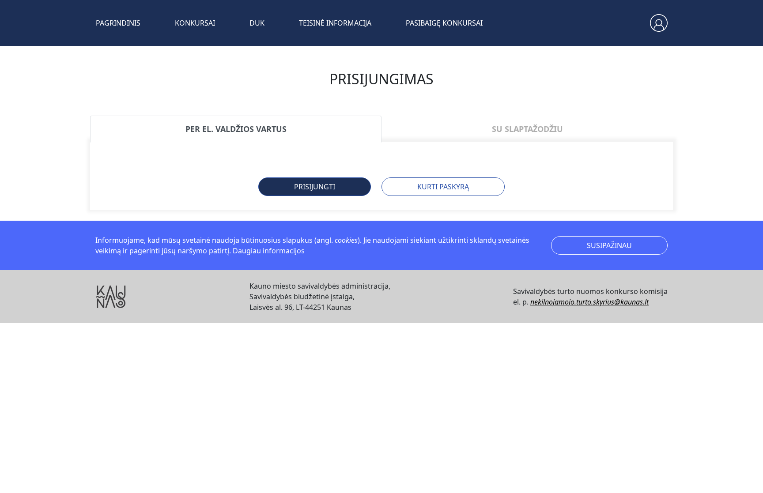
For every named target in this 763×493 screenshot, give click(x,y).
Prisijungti (314, 187)
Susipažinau (609, 245)
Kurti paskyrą (443, 187)
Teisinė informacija (335, 23)
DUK (256, 23)
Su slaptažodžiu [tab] (527, 129)
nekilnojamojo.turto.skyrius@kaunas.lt (589, 302)
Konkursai (195, 23)
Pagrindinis (118, 23)
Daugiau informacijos (269, 251)
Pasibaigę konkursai (444, 23)
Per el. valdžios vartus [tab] (236, 129)
